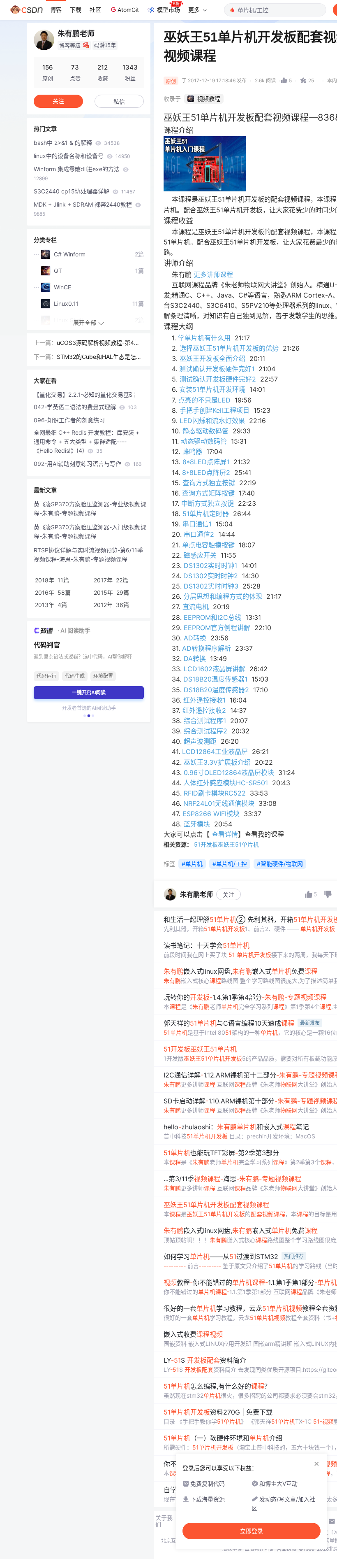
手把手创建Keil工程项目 (214, 410)
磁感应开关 (200, 555)
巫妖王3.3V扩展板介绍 (217, 762)
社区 (95, 9)
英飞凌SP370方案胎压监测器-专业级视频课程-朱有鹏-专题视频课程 (90, 508)
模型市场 (168, 9)
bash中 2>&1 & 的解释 (77, 142)
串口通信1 (197, 524)
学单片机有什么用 (204, 338)
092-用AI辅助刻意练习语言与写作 (87, 463)
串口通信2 (199, 534)
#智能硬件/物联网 (280, 863)
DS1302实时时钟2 (210, 576)
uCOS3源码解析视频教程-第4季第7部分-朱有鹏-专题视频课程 (98, 343)
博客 (56, 9)
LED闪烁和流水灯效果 (212, 421)
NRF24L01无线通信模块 (218, 803)
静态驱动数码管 (205, 431)
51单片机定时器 (205, 514)
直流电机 (195, 607)
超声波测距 (200, 741)
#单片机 (192, 863)
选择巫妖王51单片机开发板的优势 (229, 348)
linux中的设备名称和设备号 (82, 155)
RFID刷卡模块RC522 (215, 793)
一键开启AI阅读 (89, 692)
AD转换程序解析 (206, 648)
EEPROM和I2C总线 (212, 617)
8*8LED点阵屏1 (205, 462)
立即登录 (251, 1531)
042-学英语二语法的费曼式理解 (85, 406)
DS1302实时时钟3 (211, 586)
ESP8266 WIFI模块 (211, 814)
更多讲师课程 (213, 274)
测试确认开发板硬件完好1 (216, 369)
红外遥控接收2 (204, 710)
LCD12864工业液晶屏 (215, 751)
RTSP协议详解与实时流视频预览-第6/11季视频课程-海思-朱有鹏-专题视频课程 (88, 555)
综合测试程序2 (205, 731)
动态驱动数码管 (204, 441)
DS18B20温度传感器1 (215, 679)
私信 (119, 101)
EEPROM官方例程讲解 (217, 628)
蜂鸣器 (192, 451)
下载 (75, 9)
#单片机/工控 (229, 863)
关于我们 (164, 1521)
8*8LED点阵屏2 (206, 472)
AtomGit (128, 9)
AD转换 (195, 638)
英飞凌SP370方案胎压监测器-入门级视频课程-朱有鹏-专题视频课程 (90, 532)
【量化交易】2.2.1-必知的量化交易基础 (84, 394)
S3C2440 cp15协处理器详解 (84, 191)
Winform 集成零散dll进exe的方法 (77, 173)
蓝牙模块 (197, 824)
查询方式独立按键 (208, 483)
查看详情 (225, 834)
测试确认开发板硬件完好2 (218, 379)
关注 (228, 894)
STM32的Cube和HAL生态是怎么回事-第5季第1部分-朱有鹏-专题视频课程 (99, 357)
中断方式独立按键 (207, 503)
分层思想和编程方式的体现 (222, 596)
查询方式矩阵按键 (208, 493)
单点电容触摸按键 (208, 545)
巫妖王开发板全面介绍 (212, 358)
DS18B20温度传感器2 (216, 690)
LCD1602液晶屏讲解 (214, 669)
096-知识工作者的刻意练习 (69, 420)
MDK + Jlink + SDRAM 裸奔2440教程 (84, 209)
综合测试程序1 (205, 721)
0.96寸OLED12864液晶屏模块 (229, 772)
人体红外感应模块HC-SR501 (225, 783)
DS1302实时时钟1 (210, 565)
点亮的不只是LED (204, 400)
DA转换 (195, 658)
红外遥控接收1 (204, 700)
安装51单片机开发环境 (212, 389)
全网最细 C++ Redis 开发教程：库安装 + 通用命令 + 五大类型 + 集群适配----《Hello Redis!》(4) (86, 441)
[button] (84, 715)
